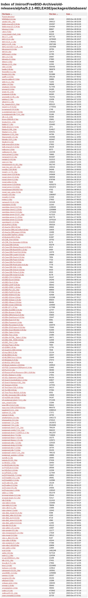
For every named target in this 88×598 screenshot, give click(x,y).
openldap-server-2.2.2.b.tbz (12, 220)
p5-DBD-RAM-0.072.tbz (11, 295)
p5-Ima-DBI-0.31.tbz (9, 352)
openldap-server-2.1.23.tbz (12, 217)
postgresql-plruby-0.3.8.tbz (12, 445)
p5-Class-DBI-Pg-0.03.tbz (12, 262)
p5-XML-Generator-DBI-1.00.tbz (14, 395)
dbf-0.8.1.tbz (6, 52)
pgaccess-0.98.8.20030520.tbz (13, 408)
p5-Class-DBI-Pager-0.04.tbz (13, 260)
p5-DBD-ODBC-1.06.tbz (11, 287)
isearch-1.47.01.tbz (9, 107)
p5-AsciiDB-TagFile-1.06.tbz (13, 235)
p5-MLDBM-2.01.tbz (9, 355)
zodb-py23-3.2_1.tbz (10, 593)
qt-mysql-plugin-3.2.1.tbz (11, 495)
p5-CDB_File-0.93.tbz (10, 240)
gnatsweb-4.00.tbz (9, 94)
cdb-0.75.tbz (6, 32)
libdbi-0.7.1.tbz (7, 124)
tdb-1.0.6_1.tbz (7, 560)
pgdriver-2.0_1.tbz (9, 413)
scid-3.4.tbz (6, 550)
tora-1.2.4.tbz (7, 565)
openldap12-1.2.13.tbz (10, 222)
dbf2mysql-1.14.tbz (9, 54)
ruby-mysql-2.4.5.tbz (9, 535)
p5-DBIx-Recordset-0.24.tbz (12, 325)
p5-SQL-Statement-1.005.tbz (13, 377)
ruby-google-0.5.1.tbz (10, 530)
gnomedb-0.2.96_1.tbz (10, 97)
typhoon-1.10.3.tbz (9, 568)
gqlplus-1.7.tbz (7, 99)
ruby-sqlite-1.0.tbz (9, 548)
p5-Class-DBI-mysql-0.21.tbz (13, 275)
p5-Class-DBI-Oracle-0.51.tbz (13, 257)
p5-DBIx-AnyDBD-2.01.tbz (12, 310)
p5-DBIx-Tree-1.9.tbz (10, 335)
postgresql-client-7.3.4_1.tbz (13, 428)
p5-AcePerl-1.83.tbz (9, 225)
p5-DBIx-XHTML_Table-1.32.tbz (14, 337)
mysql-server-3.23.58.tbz (11, 184)
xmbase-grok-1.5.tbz (9, 583)
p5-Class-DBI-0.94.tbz (10, 245)
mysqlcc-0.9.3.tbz (8, 195)
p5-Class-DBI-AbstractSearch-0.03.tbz (16, 247)
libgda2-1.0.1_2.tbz (9, 132)
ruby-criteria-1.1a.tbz (10, 510)
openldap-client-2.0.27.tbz (12, 207)
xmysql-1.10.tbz (8, 585)
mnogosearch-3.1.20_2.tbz (12, 164)
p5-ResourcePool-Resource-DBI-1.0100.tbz (18, 372)
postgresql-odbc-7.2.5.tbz (11, 443)
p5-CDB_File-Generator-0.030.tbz (15, 242)
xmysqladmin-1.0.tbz (10, 588)
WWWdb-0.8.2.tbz (9, 19)
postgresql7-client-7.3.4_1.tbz (13, 453)
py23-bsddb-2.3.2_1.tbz (11, 478)
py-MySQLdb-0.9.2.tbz (10, 465)
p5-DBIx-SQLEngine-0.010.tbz (13, 327)
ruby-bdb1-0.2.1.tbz (9, 505)
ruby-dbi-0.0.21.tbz (9, 525)
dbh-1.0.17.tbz (7, 57)
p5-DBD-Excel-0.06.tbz (11, 280)
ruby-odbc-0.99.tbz (9, 540)
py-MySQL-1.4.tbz (9, 463)
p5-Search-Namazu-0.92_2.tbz (13, 382)
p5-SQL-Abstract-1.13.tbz (11, 375)
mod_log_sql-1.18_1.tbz (11, 167)
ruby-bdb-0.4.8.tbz (9, 503)
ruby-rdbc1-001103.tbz (10, 545)
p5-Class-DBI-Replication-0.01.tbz (15, 265)
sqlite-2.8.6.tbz (7, 553)
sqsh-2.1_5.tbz (7, 555)
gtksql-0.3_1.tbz (8, 102)
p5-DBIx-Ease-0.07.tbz (10, 320)
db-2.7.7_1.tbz (7, 37)
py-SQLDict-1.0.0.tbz (10, 470)
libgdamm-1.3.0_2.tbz (10, 134)
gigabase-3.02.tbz (9, 87)
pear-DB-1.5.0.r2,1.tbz (10, 405)
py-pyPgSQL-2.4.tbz (9, 473)
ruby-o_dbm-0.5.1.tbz (10, 538)
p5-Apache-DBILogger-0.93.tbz (14, 232)
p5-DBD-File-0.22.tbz (10, 282)
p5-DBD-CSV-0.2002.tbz (11, 277)
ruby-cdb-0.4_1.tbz (9, 508)
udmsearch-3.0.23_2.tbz (11, 570)
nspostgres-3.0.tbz (9, 205)
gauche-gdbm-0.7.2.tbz (11, 79)
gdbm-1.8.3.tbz (7, 84)
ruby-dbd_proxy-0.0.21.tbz (12, 520)
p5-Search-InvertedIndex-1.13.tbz (14, 380)
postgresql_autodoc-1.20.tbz (13, 455)
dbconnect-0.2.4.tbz (9, 49)
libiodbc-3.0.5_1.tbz (9, 139)
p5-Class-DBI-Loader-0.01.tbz (13, 255)
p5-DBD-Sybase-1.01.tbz (11, 300)
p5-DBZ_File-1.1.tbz (9, 342)
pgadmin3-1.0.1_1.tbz (10, 410)
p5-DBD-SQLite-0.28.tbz (11, 297)
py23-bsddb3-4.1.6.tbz (10, 480)
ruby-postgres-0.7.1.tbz (10, 543)
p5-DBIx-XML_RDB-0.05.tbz (13, 340)
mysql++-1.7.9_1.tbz (9, 172)
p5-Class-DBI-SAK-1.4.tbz (12, 267)
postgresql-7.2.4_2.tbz (10, 423)
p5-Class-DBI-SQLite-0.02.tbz (13, 270)
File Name (6, 14)
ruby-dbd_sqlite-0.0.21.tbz (12, 523)
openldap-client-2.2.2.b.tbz (12, 212)
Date (68, 14)
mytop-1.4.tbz (7, 199)
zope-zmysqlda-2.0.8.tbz (11, 595)
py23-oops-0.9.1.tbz (9, 488)
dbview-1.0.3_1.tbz (9, 64)
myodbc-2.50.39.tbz (9, 169)
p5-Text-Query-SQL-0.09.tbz (12, 387)
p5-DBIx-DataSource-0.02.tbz (13, 317)
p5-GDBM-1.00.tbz (9, 347)
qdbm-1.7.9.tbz (7, 493)
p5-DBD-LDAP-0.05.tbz (11, 285)
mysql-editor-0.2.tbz (9, 182)
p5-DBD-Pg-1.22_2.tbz (10, 290)
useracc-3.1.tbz (8, 575)
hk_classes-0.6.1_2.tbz (11, 104)
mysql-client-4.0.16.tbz (10, 177)
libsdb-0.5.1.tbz (8, 142)
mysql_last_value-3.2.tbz (11, 192)
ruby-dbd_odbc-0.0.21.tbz (11, 515)
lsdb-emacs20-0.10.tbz (10, 144)
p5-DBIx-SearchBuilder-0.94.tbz (14, 330)
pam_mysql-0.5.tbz (9, 403)
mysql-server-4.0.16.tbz (11, 187)
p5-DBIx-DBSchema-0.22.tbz (13, 315)
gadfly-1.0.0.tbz (8, 77)
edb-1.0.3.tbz (7, 67)
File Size (52, 14)
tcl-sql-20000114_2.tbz (10, 558)
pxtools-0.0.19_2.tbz (9, 460)
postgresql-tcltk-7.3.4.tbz (11, 450)
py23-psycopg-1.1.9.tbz (11, 490)
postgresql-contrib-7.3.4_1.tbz (13, 430)
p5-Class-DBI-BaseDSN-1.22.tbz (14, 250)
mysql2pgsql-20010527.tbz (12, 190)
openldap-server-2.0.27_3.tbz (13, 215)
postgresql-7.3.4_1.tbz (10, 425)
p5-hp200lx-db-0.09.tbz (11, 397)
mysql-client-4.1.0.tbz (10, 179)
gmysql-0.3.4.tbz (8, 89)
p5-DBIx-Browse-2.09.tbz (11, 312)
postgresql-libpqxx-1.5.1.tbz (12, 440)
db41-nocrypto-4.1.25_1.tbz (12, 47)
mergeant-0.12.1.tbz (9, 157)
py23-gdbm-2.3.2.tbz (10, 485)
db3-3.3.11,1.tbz (8, 39)
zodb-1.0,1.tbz (7, 591)
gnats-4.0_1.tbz (8, 92)
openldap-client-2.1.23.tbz (12, 210)
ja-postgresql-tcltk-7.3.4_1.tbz (13, 114)
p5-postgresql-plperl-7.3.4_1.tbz (14, 400)
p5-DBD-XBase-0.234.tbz (11, 302)
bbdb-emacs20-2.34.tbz (11, 24)
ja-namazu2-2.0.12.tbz (10, 109)
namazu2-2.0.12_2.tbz (10, 202)
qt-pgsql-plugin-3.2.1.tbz (11, 498)
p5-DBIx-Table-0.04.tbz (11, 332)
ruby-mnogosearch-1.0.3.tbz (12, 533)
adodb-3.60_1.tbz (8, 22)
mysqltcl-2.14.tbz (8, 197)
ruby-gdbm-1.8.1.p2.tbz (11, 528)
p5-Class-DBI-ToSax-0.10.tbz (13, 272)
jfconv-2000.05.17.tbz (10, 119)
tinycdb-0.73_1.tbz (9, 563)
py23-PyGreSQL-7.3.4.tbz (12, 475)
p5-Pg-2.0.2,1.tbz (8, 370)
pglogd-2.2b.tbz (8, 415)
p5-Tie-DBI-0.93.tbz (9, 390)
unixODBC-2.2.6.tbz (9, 573)
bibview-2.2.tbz (8, 29)
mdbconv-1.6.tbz (8, 149)
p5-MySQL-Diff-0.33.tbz (11, 362)
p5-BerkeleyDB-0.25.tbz (11, 237)
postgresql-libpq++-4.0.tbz (12, 438)
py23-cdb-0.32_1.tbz (10, 483)
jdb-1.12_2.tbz (7, 117)
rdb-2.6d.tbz (6, 500)
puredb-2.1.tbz (7, 458)
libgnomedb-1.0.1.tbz (10, 137)
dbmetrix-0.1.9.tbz (9, 59)
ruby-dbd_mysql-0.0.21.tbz (12, 513)
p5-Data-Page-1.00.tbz (10, 345)
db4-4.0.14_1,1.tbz (9, 42)
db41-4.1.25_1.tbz (9, 44)
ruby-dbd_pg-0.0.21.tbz (11, 518)
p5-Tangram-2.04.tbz (10, 385)
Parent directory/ (8, 17)
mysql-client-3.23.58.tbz (11, 174)
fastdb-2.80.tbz (7, 69)
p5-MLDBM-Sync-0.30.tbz (12, 357)
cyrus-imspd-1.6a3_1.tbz (11, 34)
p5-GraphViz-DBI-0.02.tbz (12, 350)
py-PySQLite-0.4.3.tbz (10, 468)
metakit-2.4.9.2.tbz (9, 159)
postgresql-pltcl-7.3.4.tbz (11, 448)
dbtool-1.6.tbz (7, 62)
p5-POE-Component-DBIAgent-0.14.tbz (17, 367)
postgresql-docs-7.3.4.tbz (11, 435)
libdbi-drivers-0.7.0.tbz (10, 127)
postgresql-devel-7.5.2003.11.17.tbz (15, 433)
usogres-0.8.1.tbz (8, 578)
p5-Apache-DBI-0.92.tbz (11, 227)
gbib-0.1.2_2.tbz (8, 82)
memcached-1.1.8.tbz (10, 154)
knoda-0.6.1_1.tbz (9, 122)
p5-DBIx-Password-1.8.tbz (12, 322)
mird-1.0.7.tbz (7, 162)
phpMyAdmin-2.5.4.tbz (10, 418)
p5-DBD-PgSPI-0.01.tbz (11, 292)
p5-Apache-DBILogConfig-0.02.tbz (15, 230)
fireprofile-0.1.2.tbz (9, 72)
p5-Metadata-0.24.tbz (10, 360)
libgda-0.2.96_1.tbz (9, 129)
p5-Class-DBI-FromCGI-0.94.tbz (14, 252)
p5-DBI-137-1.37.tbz (9, 307)
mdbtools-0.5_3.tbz (9, 152)
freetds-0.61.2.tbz (8, 74)
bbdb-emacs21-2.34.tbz (11, 27)
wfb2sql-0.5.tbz (8, 580)
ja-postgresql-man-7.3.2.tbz (12, 112)
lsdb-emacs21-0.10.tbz (10, 147)
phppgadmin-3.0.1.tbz (10, 420)
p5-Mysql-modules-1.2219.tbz (13, 365)
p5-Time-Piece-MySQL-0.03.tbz (14, 393)
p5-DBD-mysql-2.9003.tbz (12, 305)
